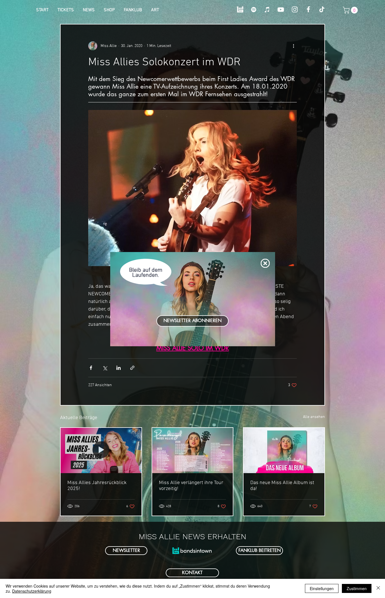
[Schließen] (378, 588)
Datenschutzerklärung (31, 591)
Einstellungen (322, 588)
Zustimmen (357, 588)
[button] (265, 263)
